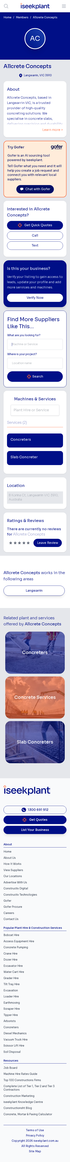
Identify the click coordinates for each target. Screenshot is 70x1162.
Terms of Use (35, 1130)
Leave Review (47, 543)
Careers (9, 913)
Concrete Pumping (16, 947)
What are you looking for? (23, 335)
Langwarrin (34, 591)
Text (35, 245)
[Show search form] (6, 6)
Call (35, 236)
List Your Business (35, 830)
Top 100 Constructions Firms (22, 1080)
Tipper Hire (11, 1015)
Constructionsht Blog (18, 1108)
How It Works (12, 864)
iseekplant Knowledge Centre (23, 1102)
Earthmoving (12, 1002)
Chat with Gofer (37, 189)
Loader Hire (11, 996)
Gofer (7, 900)
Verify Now (35, 298)
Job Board (10, 1068)
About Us (10, 858)
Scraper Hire (12, 1008)
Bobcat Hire (11, 935)
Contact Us (11, 919)
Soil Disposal (12, 1052)
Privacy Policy (35, 1135)
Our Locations (13, 876)
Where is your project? (22, 354)
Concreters (11, 1027)
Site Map (35, 1151)
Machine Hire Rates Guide (20, 1074)
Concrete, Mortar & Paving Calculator (28, 1114)
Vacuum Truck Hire (16, 1039)
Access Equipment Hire (19, 941)
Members (22, 17)
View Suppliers (13, 870)
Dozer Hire (11, 959)
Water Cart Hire (14, 972)
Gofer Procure (13, 907)
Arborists (10, 1021)
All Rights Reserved (35, 1146)
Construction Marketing (19, 1096)
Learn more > (52, 130)
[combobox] (35, 344)
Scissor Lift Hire (14, 1045)
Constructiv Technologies (20, 894)
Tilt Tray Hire (12, 984)
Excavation (11, 990)
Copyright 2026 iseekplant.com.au (35, 1141)
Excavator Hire (13, 966)
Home (7, 17)
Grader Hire (11, 978)
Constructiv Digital (16, 888)
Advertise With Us (15, 882)
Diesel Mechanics (15, 1033)
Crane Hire (11, 953)
